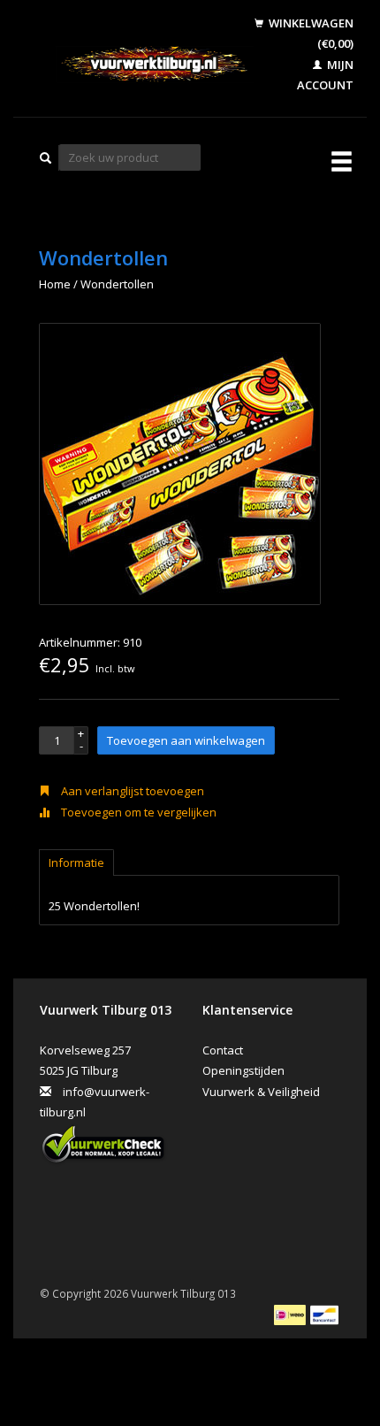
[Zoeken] (46, 158)
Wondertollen (117, 284)
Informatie (76, 862)
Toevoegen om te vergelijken (137, 812)
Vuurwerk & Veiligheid (261, 1092)
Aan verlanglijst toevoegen (131, 791)
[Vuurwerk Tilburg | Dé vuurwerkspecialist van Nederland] (140, 64)
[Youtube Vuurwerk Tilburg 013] (93, 1205)
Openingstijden (243, 1070)
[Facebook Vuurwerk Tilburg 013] (56, 1205)
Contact (222, 1050)
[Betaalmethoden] (291, 1314)
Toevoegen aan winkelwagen (186, 740)
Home (55, 284)
